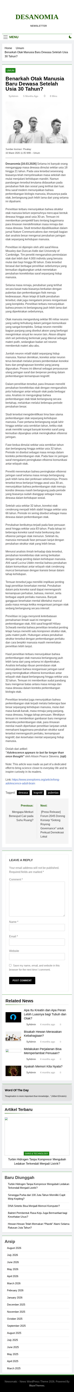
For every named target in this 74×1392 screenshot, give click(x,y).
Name (13, 921)
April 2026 (12, 1276)
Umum (10, 70)
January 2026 (14, 1297)
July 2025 (12, 1339)
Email (13, 936)
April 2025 (12, 1361)
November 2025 (16, 1311)
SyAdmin (13, 96)
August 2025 (14, 1332)
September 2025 (16, 1325)
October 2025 (14, 1318)
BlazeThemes (36, 1385)
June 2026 (13, 1262)
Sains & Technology (36, 1153)
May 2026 (12, 1269)
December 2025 (16, 1304)
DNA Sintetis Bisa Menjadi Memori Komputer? (34, 1205)
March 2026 (13, 1283)
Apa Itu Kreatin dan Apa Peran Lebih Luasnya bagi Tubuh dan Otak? (45, 1014)
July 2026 (12, 1255)
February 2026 (15, 1290)
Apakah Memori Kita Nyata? (43, 1066)
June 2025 (13, 1347)
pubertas (53, 792)
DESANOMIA (37, 17)
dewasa (23, 792)
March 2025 (13, 1368)
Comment (16, 879)
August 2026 (14, 1247)
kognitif (38, 792)
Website (14, 950)
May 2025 (12, 1354)
